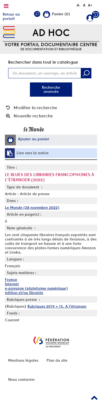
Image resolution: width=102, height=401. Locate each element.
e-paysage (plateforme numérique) (36, 288)
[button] (10, 140)
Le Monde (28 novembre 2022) (32, 207)
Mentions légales (23, 360)
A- (79, 5)
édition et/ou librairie (24, 292)
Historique (95, 15)
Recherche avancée (51, 89)
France (11, 279)
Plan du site (57, 360)
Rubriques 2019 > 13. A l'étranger (56, 306)
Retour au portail (11, 16)
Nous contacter (21, 379)
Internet (12, 284)
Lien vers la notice (33, 153)
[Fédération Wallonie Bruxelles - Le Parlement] (51, 342)
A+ (90, 5)
